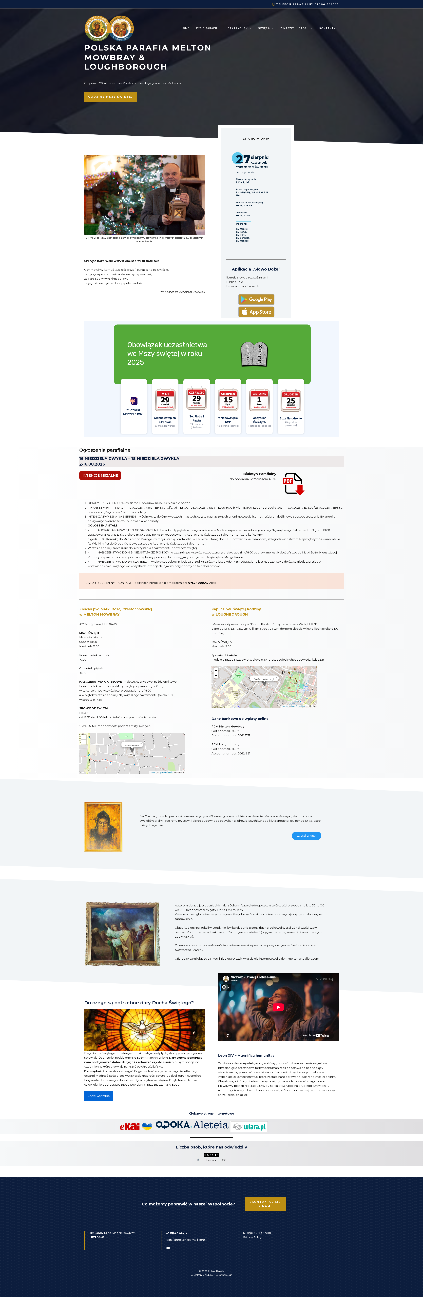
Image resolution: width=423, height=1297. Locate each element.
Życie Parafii (206, 28)
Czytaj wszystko (99, 1095)
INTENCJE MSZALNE (100, 475)
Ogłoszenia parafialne (105, 450)
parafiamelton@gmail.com (185, 1239)
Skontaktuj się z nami (257, 1232)
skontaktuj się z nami (265, 1204)
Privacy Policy (252, 1237)
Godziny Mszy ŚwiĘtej (110, 96)
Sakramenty (238, 28)
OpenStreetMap (166, 772)
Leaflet (153, 772)
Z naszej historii (294, 28)
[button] (132, 749)
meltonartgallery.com (303, 958)
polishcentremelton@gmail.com (158, 582)
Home (185, 28)
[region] (211, 379)
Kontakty (327, 28)
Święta (264, 28)
